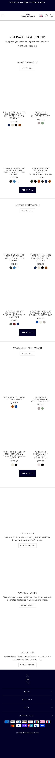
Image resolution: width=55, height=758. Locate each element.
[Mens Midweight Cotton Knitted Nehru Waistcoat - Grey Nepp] (44, 322)
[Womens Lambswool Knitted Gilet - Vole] (39, 123)
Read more (27, 605)
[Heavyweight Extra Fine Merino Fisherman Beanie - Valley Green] (31, 181)
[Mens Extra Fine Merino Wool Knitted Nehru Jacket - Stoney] (12, 125)
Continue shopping (27, 45)
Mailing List (27, 715)
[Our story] (27, 511)
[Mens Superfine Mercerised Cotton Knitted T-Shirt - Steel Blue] (14, 181)
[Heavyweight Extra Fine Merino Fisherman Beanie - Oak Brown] (49, 181)
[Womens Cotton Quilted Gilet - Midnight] (16, 406)
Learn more (27, 546)
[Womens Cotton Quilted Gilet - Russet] (12, 406)
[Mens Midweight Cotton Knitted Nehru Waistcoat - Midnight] (37, 322)
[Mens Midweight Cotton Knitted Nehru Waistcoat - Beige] (40, 322)
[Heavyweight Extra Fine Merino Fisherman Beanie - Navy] (46, 181)
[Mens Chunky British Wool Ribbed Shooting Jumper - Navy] (18, 324)
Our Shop (26, 700)
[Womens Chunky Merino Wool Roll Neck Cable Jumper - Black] (16, 465)
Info (27, 692)
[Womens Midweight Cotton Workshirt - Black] (42, 465)
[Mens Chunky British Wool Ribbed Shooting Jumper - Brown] (14, 324)
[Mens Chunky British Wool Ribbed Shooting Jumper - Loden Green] (10, 324)
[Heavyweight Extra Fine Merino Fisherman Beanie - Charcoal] (42, 181)
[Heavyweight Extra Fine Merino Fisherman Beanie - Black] (35, 181)
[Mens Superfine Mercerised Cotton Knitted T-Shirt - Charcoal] (10, 181)
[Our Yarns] (27, 630)
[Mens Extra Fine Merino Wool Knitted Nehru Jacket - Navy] (9, 125)
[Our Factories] (27, 571)
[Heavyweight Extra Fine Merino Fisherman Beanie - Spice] (39, 181)
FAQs (27, 708)
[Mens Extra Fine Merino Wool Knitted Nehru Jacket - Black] (16, 125)
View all (27, 68)
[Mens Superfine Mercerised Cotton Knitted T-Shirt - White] (18, 181)
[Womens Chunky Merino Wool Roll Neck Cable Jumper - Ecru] (12, 465)
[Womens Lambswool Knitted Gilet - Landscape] (42, 123)
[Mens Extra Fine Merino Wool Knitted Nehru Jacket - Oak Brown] (19, 125)
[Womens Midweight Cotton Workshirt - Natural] (39, 465)
